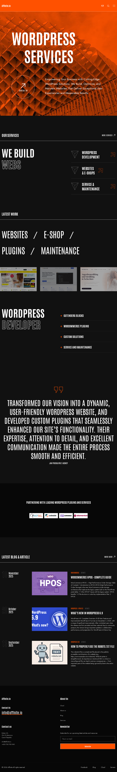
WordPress (74, 608)
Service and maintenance (78, 347)
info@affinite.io (12, 712)
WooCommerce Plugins (76, 326)
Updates (80, 608)
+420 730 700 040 (8, 744)
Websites (15, 234)
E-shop (54, 234)
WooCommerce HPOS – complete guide (91, 577)
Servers (112, 767)
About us (63, 710)
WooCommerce (75, 573)
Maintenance (60, 250)
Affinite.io (6, 5)
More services (107, 135)
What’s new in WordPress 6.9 (87, 613)
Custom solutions (74, 336)
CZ (102, 5)
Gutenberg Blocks (74, 315)
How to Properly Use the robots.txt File (92, 646)
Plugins (13, 250)
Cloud (62, 706)
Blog (61, 715)
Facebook (84, 767)
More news (108, 557)
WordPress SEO (75, 642)
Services (62, 720)
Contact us (23, 90)
